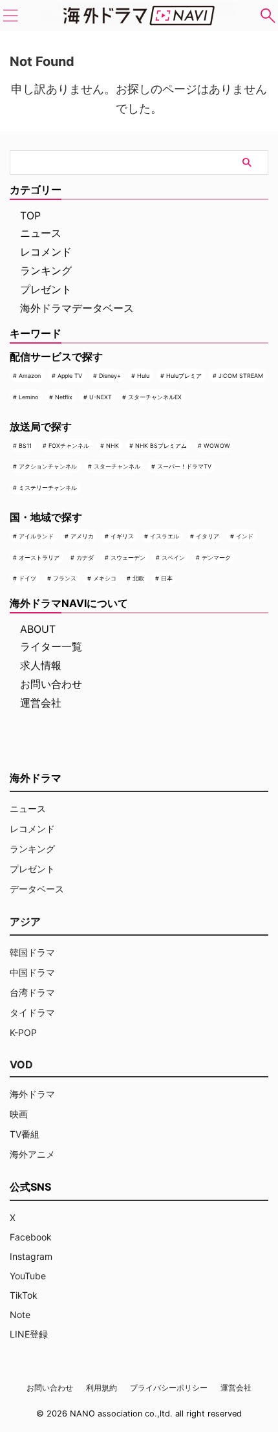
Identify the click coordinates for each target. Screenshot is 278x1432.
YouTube (28, 1275)
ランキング (46, 270)
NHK (112, 445)
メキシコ (104, 578)
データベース (37, 888)
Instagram (31, 1256)
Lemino (28, 397)
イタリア (207, 536)
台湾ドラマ (32, 992)
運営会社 (40, 702)
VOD (21, 1064)
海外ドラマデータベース (77, 308)
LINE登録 (29, 1333)
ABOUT (38, 628)
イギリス (122, 536)
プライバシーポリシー (169, 1388)
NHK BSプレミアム (161, 445)
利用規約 (101, 1388)
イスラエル (164, 536)
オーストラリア (39, 557)
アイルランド (36, 536)
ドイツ (27, 578)
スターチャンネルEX (155, 397)
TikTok (23, 1295)
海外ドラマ (32, 1093)
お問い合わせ (51, 683)
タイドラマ (32, 1012)
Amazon (30, 375)
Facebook (31, 1236)
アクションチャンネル (48, 466)
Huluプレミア (184, 375)
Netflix (63, 397)
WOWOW (217, 445)
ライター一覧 (51, 646)
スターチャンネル (117, 466)
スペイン (173, 557)
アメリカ (82, 536)
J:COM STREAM (241, 375)
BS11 (25, 445)
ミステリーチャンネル (48, 487)
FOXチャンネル (68, 445)
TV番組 (24, 1134)
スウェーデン (128, 557)
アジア (25, 921)
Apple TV (70, 375)
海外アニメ (32, 1154)
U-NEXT (100, 397)
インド (244, 536)
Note (20, 1314)
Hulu (143, 375)
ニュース (40, 232)
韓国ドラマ (32, 952)
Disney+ (110, 375)
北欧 (138, 578)
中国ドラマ (32, 972)
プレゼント (46, 289)
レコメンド (46, 251)
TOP (30, 215)
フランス (64, 578)
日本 (167, 578)
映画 (19, 1113)
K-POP (23, 1032)
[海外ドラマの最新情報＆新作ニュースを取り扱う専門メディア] (139, 15)
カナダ (85, 557)
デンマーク (216, 557)
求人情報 (40, 665)
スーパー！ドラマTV (184, 466)
